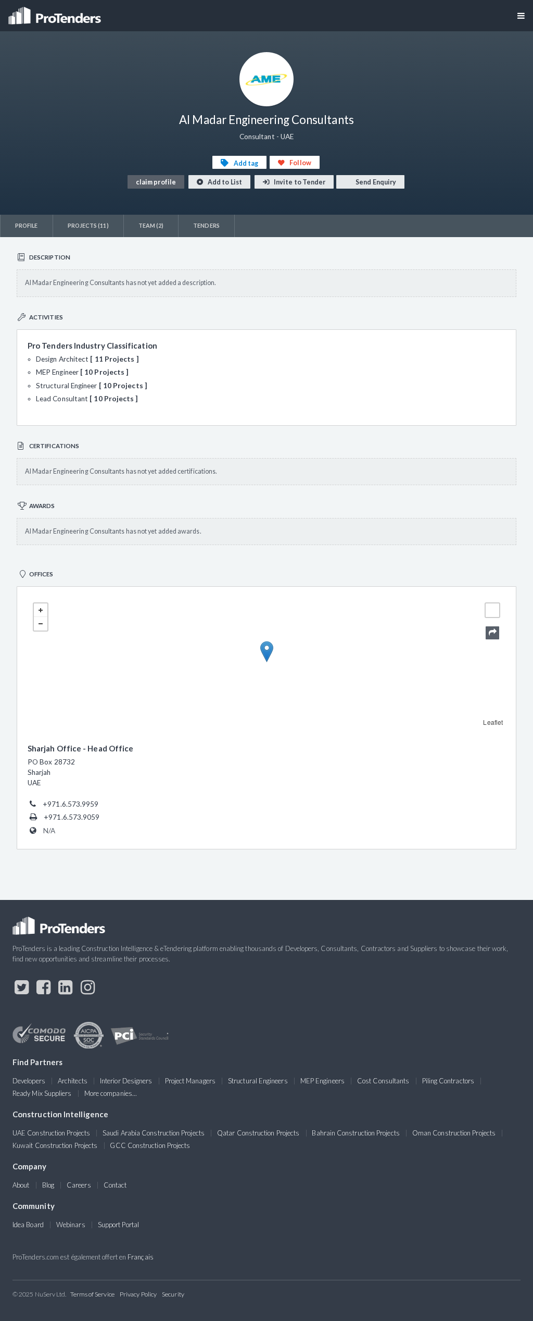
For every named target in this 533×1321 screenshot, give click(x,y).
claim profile (156, 182)
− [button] (40, 624)
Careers (79, 1185)
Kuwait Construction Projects (54, 1145)
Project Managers (190, 1081)
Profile (26, 225)
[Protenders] (55, 12)
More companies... (110, 1093)
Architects (72, 1081)
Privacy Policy (138, 1294)
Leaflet (493, 722)
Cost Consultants (383, 1081)
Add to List (224, 182)
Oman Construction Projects (454, 1133)
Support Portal (118, 1224)
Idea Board (28, 1224)
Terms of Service (92, 1294)
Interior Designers (126, 1081)
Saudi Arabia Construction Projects (154, 1133)
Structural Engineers (258, 1081)
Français (141, 1257)
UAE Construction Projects (51, 1133)
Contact (115, 1185)
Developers (28, 1081)
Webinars (70, 1224)
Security (173, 1294)
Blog (48, 1185)
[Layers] (492, 610)
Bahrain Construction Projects (355, 1133)
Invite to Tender (299, 182)
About (20, 1185)
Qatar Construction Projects (258, 1133)
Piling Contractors (448, 1081)
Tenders (206, 225)
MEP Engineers (322, 1081)
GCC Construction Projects (150, 1145)
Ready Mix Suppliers (42, 1093)
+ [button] (40, 610)
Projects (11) (88, 225)
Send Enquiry (375, 182)
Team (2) (151, 225)
